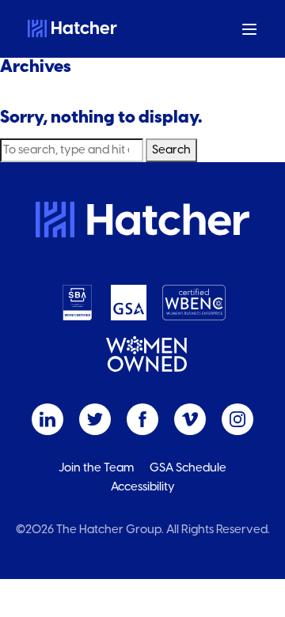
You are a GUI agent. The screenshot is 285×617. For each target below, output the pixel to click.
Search (171, 150)
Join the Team (96, 468)
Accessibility (143, 487)
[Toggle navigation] (249, 29)
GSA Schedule (188, 468)
